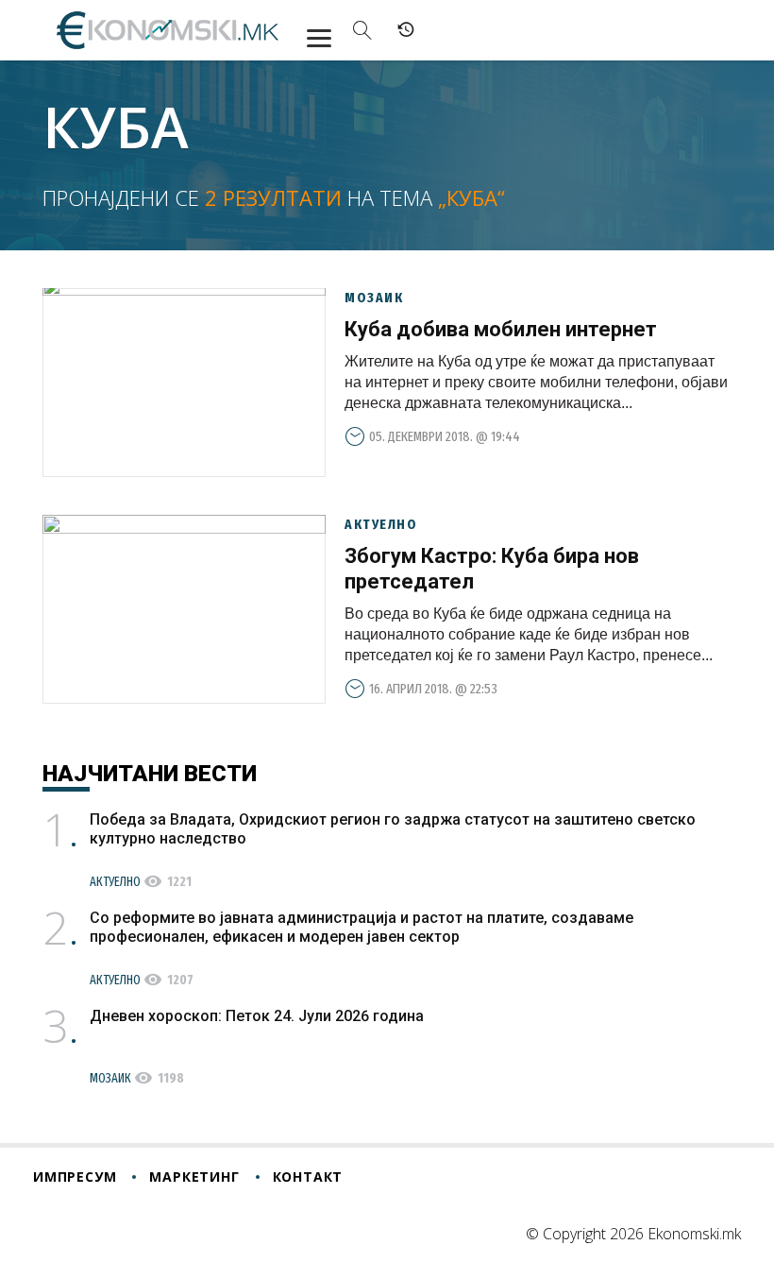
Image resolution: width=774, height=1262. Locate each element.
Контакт (308, 1176)
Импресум (74, 1176)
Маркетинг (194, 1176)
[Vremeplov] (406, 30)
